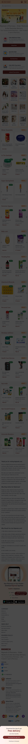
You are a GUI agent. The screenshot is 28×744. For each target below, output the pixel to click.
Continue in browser (14, 741)
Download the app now (14, 737)
